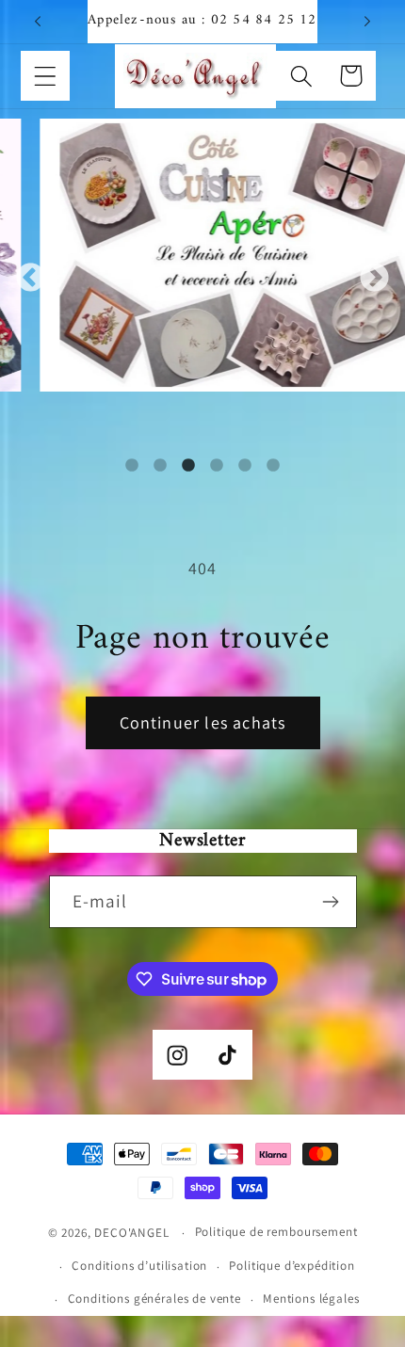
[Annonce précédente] (37, 21)
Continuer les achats (203, 722)
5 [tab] (244, 466)
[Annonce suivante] (367, 21)
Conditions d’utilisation (139, 1266)
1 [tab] (131, 466)
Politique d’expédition (291, 1266)
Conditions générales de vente (154, 1299)
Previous (30, 278)
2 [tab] (160, 466)
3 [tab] (188, 466)
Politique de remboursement (276, 1232)
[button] (46, 76)
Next (374, 278)
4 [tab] (216, 466)
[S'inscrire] (331, 901)
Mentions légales (311, 1299)
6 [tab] (273, 466)
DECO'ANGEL (133, 1233)
